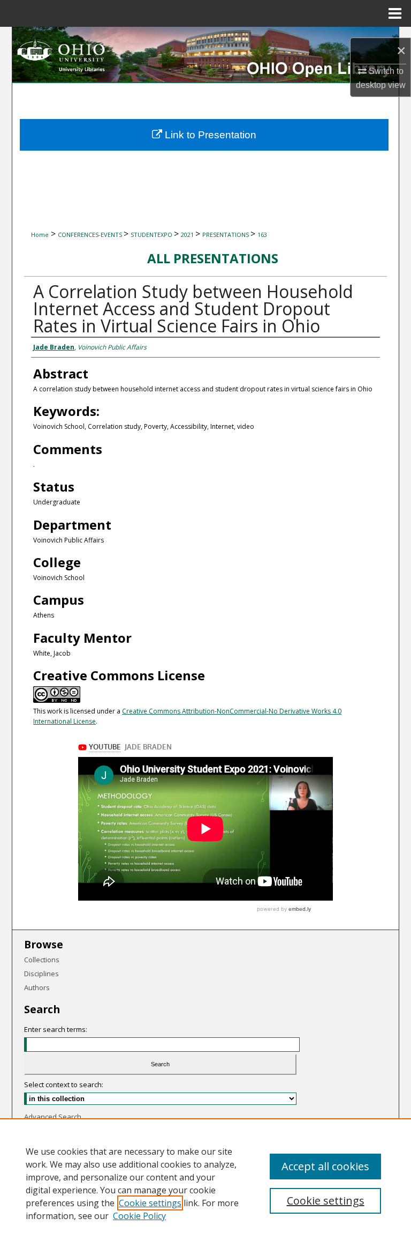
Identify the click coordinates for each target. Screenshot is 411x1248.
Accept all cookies (325, 1166)
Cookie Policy (139, 1216)
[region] (205, 1183)
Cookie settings (150, 1203)
